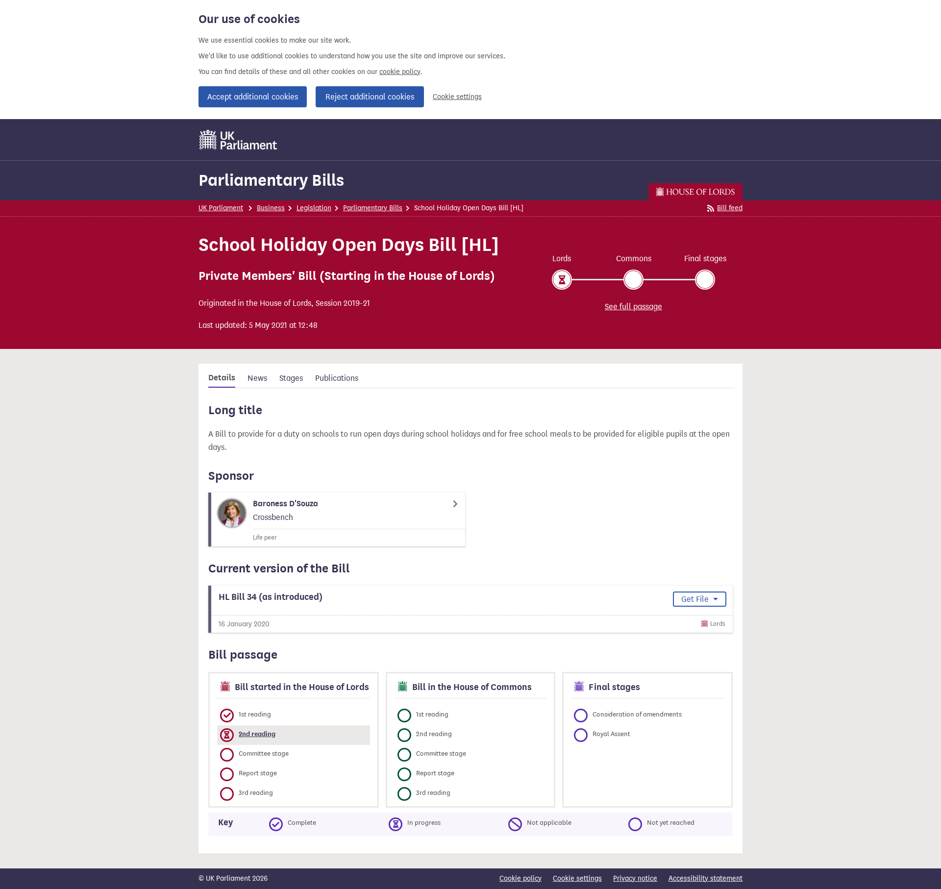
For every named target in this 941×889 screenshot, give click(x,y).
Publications (336, 378)
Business (271, 208)
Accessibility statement (706, 878)
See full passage (633, 306)
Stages (291, 378)
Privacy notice (635, 878)
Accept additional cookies (252, 96)
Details (221, 378)
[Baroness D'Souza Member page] (336, 519)
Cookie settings (457, 97)
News (257, 378)
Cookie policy (520, 878)
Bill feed (730, 208)
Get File (696, 599)
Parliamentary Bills (271, 180)
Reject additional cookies (369, 96)
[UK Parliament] (238, 139)
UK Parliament (220, 208)
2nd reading (257, 734)
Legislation (314, 208)
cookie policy (399, 72)
